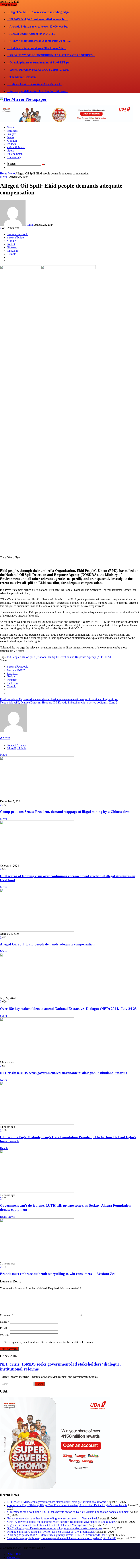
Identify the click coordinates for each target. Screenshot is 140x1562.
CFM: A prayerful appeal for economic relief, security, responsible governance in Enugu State (61, 1521)
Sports (3, 1015)
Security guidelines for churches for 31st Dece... (37, 91)
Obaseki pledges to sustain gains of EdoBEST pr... (39, 62)
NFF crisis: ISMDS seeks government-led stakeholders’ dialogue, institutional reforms (63, 1073)
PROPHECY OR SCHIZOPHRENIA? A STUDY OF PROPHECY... (51, 55)
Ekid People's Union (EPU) (21, 657)
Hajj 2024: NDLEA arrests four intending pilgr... (38, 12)
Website (4, 1335)
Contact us (13, 1557)
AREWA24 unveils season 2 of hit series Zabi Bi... (39, 40)
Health (4, 1148)
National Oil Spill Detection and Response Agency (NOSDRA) (74, 657)
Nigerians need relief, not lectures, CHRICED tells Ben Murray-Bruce (47, 1525)
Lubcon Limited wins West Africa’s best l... (34, 84)
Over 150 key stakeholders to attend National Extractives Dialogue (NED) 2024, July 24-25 (68, 1009)
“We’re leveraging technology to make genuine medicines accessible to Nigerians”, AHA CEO (61, 1538)
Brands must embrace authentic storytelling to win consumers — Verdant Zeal (58, 1274)
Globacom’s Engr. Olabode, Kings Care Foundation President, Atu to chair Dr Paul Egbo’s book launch (67, 1505)
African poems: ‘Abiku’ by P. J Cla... (31, 33)
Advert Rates (14, 1554)
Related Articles (16, 745)
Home (3, 173)
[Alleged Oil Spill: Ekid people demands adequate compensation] (37, 930)
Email (4, 1328)
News (3, 1080)
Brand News (7, 1216)
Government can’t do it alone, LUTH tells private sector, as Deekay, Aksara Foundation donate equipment (68, 1511)
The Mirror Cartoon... (22, 77)
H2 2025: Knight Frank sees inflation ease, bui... (37, 19)
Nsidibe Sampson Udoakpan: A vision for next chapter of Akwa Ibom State (50, 1531)
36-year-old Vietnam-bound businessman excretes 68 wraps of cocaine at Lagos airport (59, 699)
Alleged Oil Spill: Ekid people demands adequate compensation (47, 944)
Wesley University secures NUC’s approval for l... (38, 69)
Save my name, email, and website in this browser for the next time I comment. (49, 1342)
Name (4, 1321)
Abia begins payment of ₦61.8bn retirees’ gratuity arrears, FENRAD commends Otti (56, 1535)
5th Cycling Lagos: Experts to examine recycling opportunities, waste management (54, 1528)
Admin (30, 224)
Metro (11, 173)
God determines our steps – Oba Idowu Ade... (36, 48)
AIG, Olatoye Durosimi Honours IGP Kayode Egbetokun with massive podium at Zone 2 (58, 702)
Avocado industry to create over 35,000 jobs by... (38, 26)
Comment (6, 1315)
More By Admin (16, 748)
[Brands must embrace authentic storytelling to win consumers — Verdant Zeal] (37, 1260)
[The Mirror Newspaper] (23, 99)
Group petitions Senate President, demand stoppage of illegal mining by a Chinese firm (65, 812)
